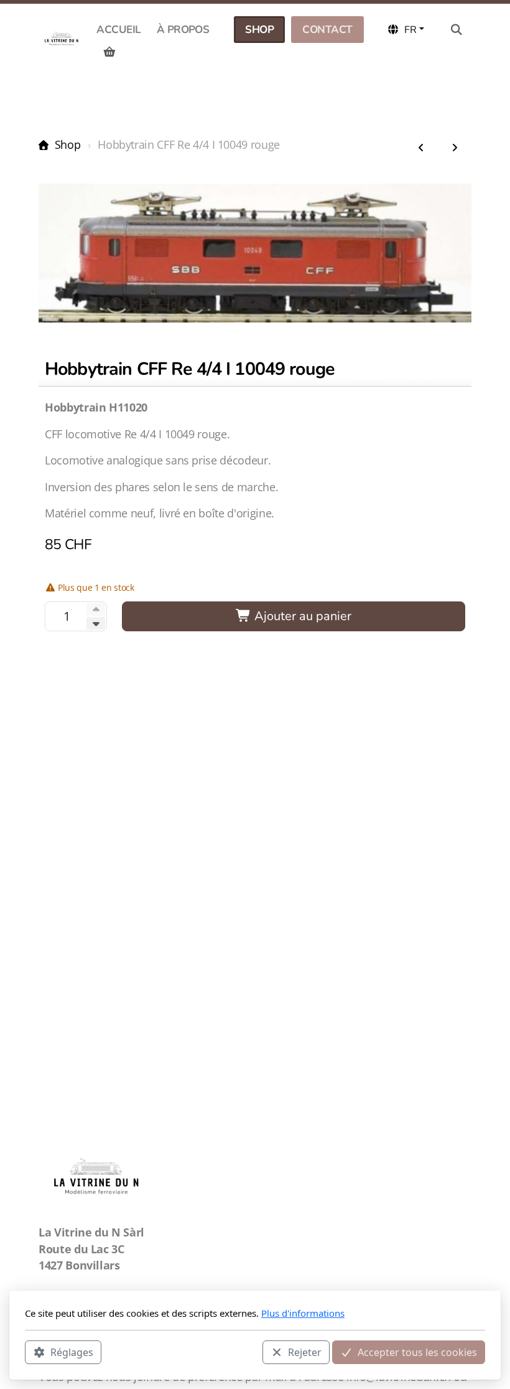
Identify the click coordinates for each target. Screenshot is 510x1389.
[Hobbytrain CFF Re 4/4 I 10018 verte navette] (421, 148)
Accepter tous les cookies (417, 1352)
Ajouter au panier (301, 616)
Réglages (71, 1352)
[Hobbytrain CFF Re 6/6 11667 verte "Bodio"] (454, 148)
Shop (67, 144)
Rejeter (305, 1352)
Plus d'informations (303, 1313)
